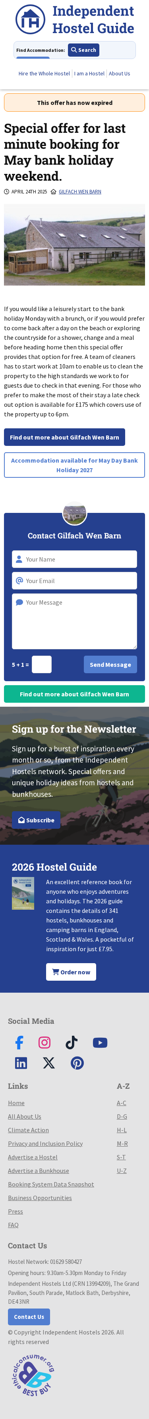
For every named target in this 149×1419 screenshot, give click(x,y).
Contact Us (29, 1316)
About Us (119, 73)
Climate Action (28, 1130)
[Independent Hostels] (74, 20)
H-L (122, 1130)
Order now (74, 972)
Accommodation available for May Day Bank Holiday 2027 (74, 465)
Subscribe (39, 820)
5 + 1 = (21, 664)
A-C (121, 1103)
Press (15, 1211)
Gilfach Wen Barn (80, 191)
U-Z (122, 1171)
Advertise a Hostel (33, 1157)
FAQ (13, 1225)
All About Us (24, 1116)
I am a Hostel (89, 73)
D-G (122, 1116)
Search (86, 49)
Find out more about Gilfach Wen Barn (64, 437)
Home (16, 1103)
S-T (121, 1157)
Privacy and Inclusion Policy (45, 1143)
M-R (122, 1143)
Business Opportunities (40, 1198)
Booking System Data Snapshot (51, 1184)
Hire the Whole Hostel (44, 73)
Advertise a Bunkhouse (38, 1171)
